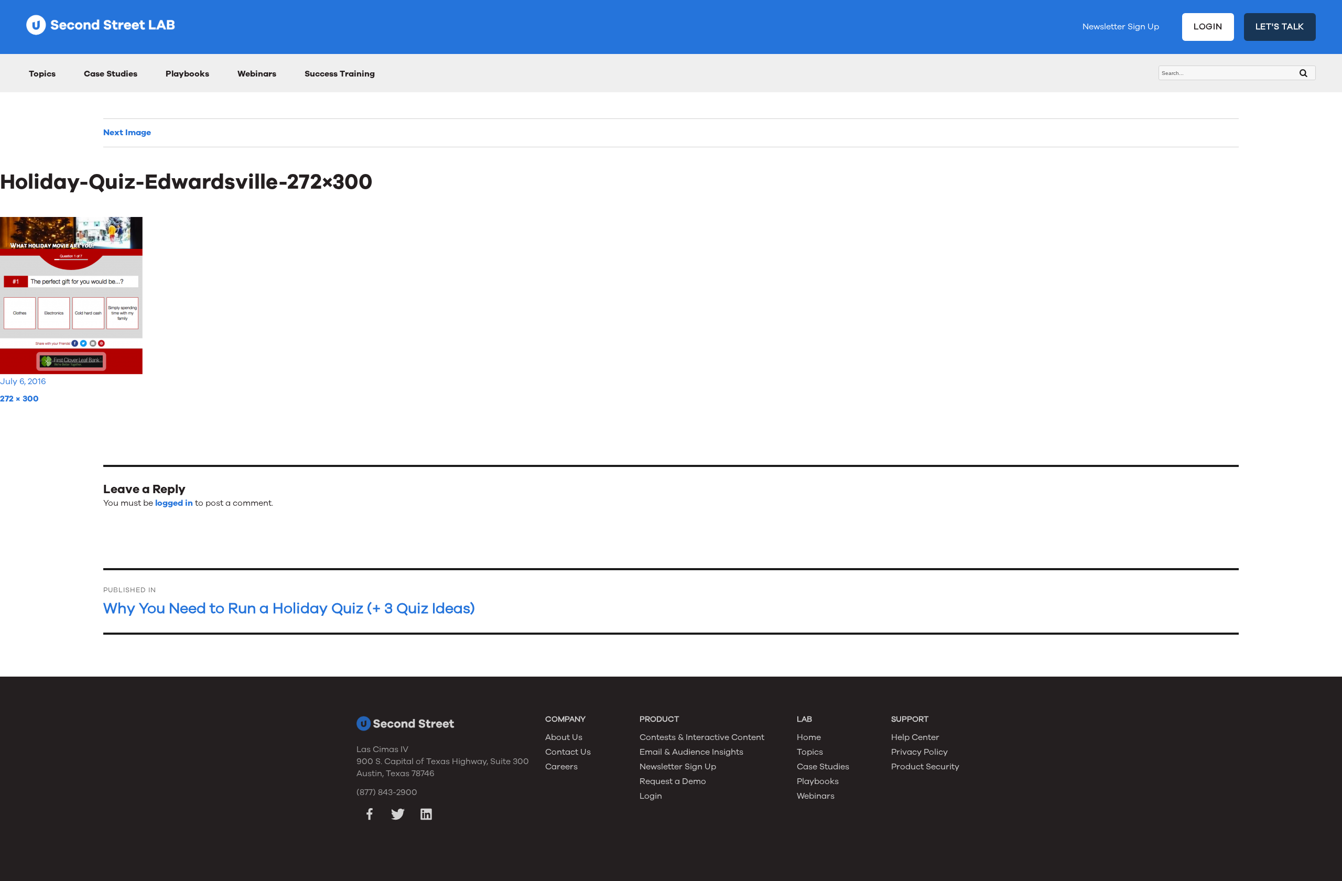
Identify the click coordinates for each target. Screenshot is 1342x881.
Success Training (340, 74)
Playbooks (187, 74)
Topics (42, 74)
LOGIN (1208, 26)
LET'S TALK (1280, 26)
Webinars (256, 74)
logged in (174, 503)
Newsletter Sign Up (1121, 26)
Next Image (127, 132)
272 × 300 (19, 399)
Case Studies (110, 74)
